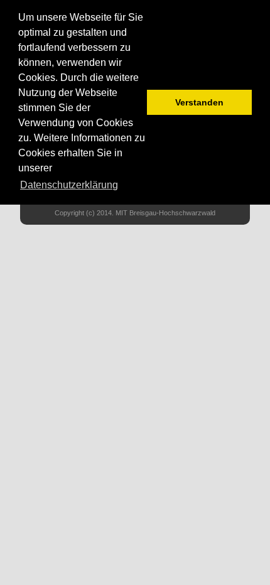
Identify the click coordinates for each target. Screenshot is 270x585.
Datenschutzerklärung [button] (69, 185)
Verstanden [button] (199, 102)
